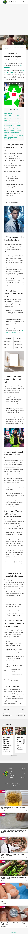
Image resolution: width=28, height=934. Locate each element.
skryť (17, 109)
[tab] (11, 755)
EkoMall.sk (8, 59)
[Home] (4, 47)
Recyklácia (11, 773)
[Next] (24, 741)
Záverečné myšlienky (8, 138)
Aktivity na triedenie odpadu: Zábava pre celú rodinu (21, 741)
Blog (24, 773)
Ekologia (11, 771)
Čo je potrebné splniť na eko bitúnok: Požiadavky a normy (20, 712)
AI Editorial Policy (14, 932)
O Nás (23, 775)
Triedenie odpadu (7, 50)
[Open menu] (23, 2)
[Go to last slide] (4, 741)
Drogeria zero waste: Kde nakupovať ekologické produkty (7, 712)
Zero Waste (11, 777)
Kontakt (23, 777)
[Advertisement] (14, 18)
